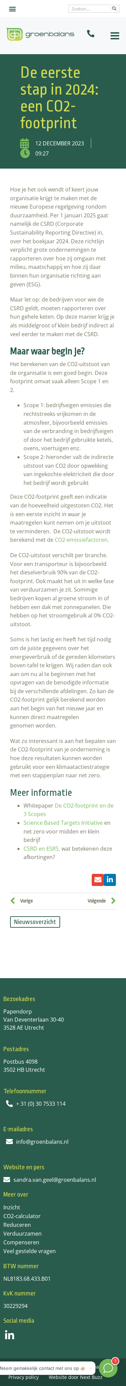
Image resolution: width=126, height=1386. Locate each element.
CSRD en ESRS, (42, 848)
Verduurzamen (22, 1233)
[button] (12, 8)
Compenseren (21, 1242)
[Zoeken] (114, 8)
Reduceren (17, 1225)
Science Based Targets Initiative (63, 822)
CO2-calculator (22, 1216)
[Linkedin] (9, 1335)
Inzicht (11, 1207)
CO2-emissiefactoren (81, 539)
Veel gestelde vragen (29, 1251)
